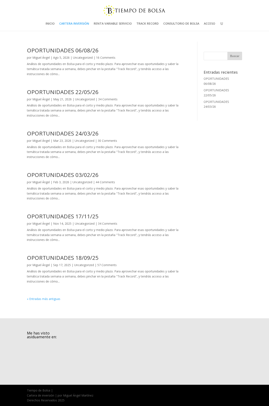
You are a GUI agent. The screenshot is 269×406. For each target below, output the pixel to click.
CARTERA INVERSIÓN (74, 23)
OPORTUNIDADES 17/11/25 (63, 216)
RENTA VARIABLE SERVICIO (113, 23)
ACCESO (209, 23)
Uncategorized (83, 58)
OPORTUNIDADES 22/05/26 (63, 92)
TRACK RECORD (147, 23)
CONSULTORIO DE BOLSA (181, 23)
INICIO (50, 23)
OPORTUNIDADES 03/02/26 (63, 175)
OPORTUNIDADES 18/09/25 (63, 257)
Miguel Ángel (41, 58)
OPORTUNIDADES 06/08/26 (63, 50)
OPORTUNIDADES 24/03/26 (63, 133)
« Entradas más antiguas (43, 299)
